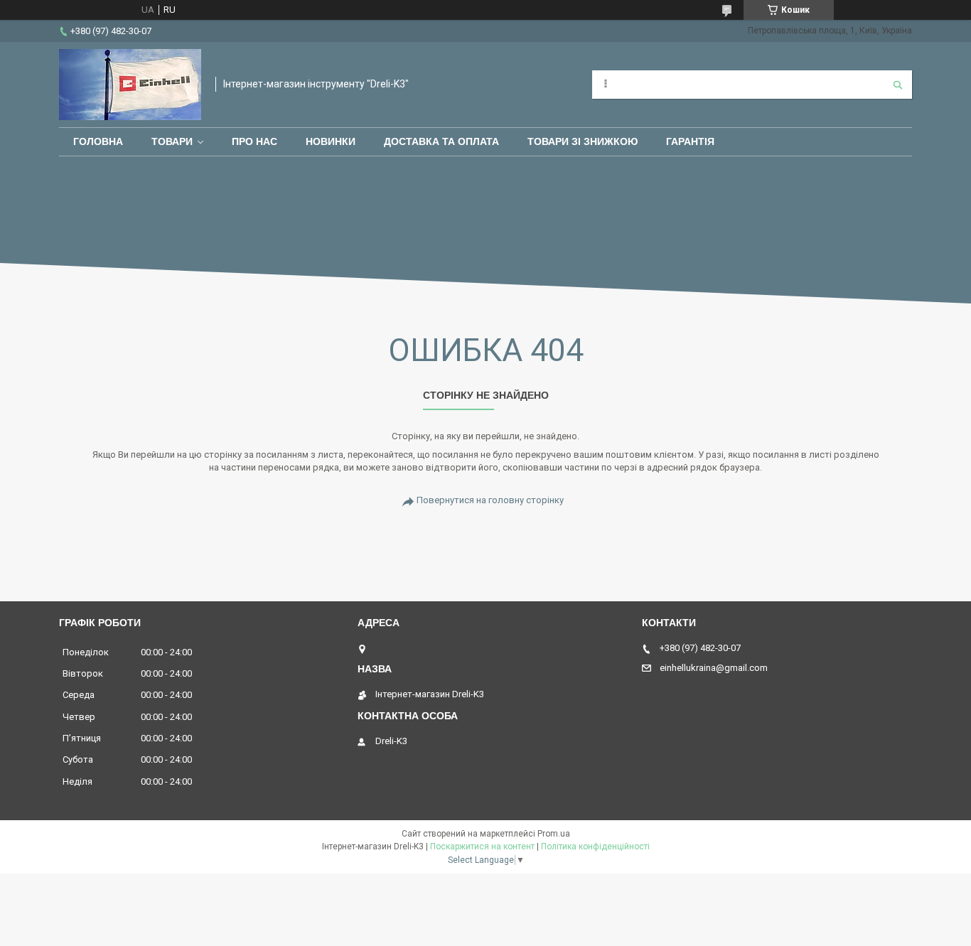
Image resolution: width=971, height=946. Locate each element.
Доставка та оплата (441, 141)
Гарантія (690, 141)
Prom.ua (553, 834)
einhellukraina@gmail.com (714, 667)
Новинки (330, 141)
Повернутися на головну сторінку (490, 500)
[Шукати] (898, 84)
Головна (98, 141)
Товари (172, 141)
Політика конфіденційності (595, 846)
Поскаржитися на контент (482, 846)
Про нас (254, 141)
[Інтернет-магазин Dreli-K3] (130, 84)
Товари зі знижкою (582, 141)
